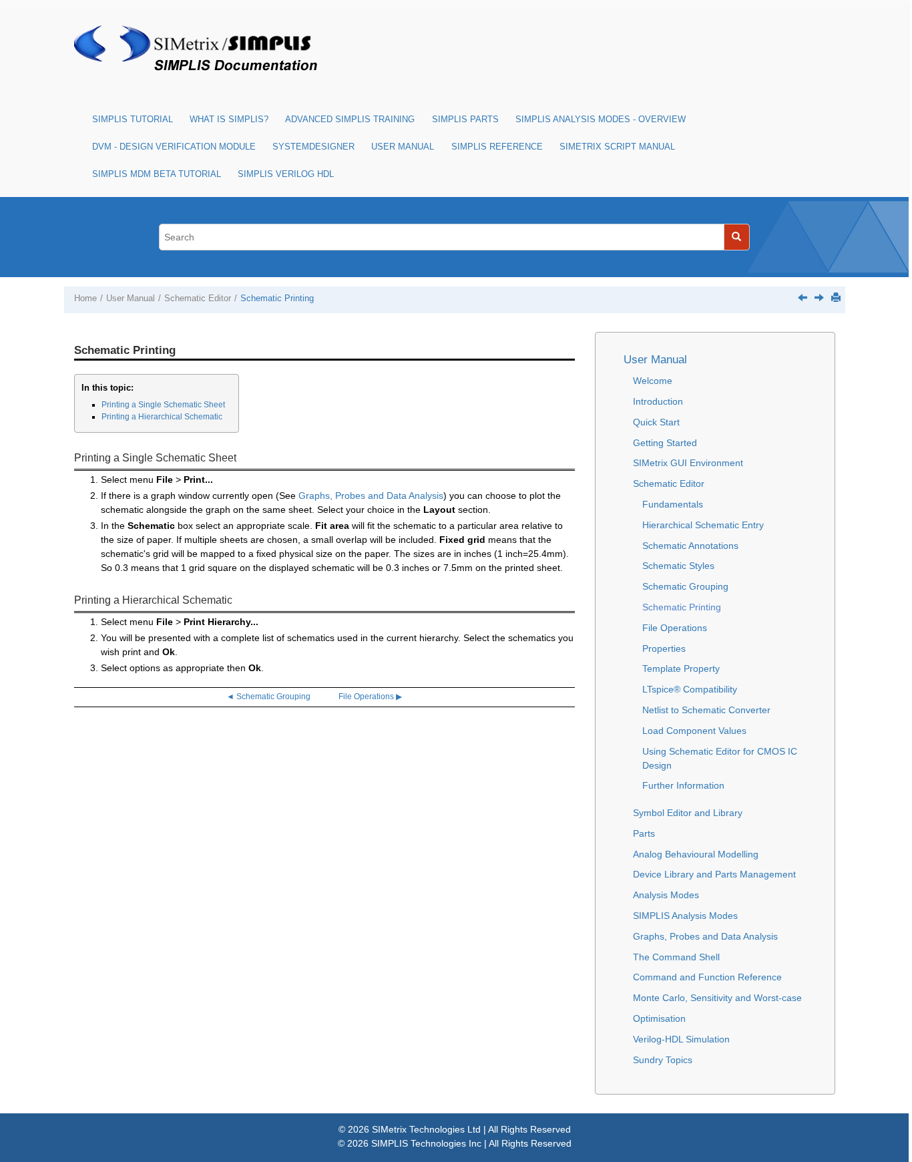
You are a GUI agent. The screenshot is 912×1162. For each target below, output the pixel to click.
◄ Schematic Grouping (268, 696)
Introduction (658, 401)
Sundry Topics (662, 1059)
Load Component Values (694, 730)
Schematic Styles (678, 565)
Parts (644, 833)
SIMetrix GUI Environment (688, 462)
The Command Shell (676, 957)
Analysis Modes (666, 895)
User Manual (402, 147)
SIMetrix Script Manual (617, 147)
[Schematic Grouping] (802, 297)
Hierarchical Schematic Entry (703, 525)
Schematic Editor (197, 298)
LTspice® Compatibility (689, 689)
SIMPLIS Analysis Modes (685, 915)
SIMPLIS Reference (497, 147)
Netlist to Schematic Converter (706, 710)
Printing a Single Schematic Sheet (163, 404)
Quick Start (656, 422)
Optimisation (659, 1018)
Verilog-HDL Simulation (681, 1039)
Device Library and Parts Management (714, 874)
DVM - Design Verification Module (174, 147)
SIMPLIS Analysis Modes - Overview (600, 119)
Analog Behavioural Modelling (695, 854)
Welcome (652, 380)
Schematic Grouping (685, 586)
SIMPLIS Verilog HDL (286, 174)
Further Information (683, 785)
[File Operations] (819, 297)
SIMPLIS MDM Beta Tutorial (156, 174)
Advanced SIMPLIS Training (350, 119)
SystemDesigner (313, 147)
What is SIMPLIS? (229, 119)
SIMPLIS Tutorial (132, 119)
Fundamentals (672, 504)
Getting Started (665, 442)
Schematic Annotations (690, 545)
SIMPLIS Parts (465, 119)
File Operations (674, 627)
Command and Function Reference (707, 977)
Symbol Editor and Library (687, 812)
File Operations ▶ (370, 696)
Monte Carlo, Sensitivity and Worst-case (717, 997)
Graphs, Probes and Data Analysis (370, 495)
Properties (664, 648)
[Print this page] (836, 297)
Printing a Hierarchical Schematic (161, 416)
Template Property (681, 668)
